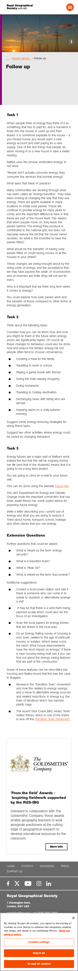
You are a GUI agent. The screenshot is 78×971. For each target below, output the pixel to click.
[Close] (73, 918)
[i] (40, 48)
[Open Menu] (70, 7)
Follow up (40, 58)
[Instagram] (39, 883)
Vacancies (47, 866)
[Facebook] (8, 883)
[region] (39, 942)
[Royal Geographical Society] (19, 7)
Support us (15, 871)
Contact (27, 866)
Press (65, 866)
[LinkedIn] (48, 883)
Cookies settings (38, 942)
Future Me (62, 486)
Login (11, 866)
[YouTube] (28, 883)
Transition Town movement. (52, 719)
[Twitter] (17, 883)
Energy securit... (21, 58)
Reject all (39, 953)
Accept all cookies (39, 963)
